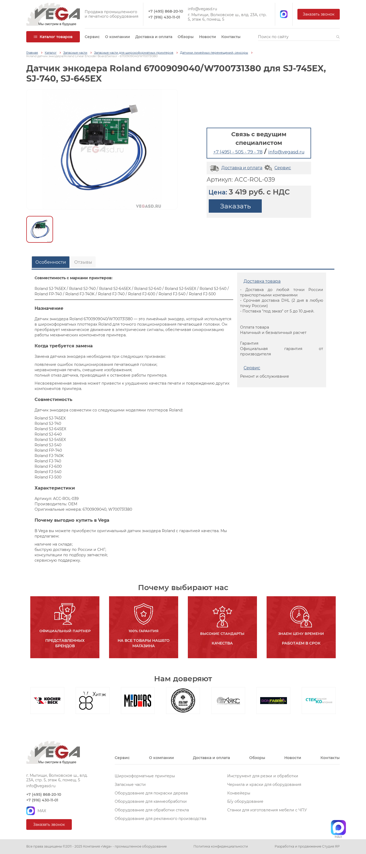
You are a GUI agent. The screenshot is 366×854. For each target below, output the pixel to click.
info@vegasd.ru (202, 9)
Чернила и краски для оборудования (264, 784)
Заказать (235, 206)
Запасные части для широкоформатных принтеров (133, 52)
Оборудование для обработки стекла (152, 810)
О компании (117, 36)
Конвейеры (238, 793)
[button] (338, 37)
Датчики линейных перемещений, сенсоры (214, 52)
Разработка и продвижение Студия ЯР (307, 846)
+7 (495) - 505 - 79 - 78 (238, 151)
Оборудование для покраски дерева (151, 793)
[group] (102, 149)
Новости (207, 36)
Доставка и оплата (153, 36)
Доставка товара (262, 281)
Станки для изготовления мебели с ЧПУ (267, 810)
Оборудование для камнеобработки (151, 801)
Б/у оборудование (245, 801)
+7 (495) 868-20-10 (165, 11)
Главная (32, 52)
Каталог (51, 52)
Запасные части (75, 52)
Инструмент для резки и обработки (262, 776)
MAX (42, 810)
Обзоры (186, 36)
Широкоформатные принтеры (145, 776)
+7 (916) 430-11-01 (164, 17)
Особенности (50, 262)
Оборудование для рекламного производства (160, 818)
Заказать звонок (318, 14)
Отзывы (83, 262)
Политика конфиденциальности (220, 846)
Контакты (231, 36)
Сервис (92, 36)
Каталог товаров (56, 36)
